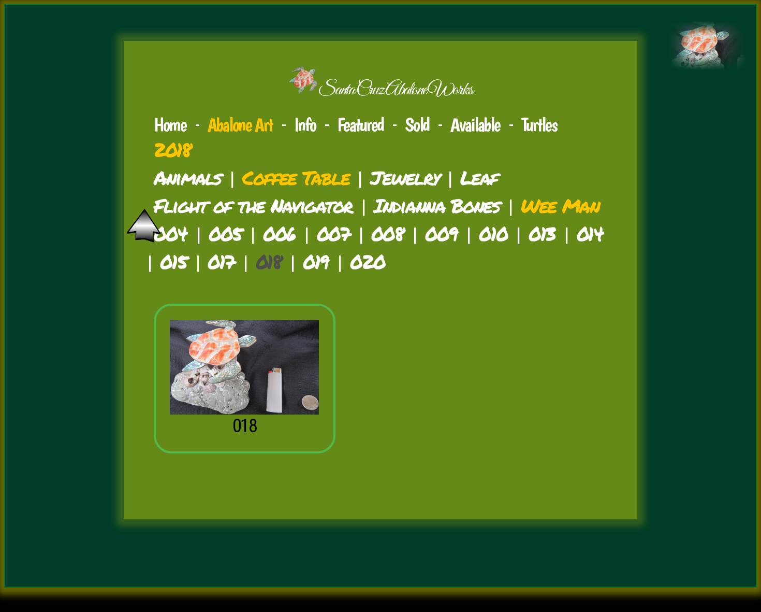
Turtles (539, 124)
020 (367, 261)
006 (279, 233)
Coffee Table (295, 177)
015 (173, 261)
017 (221, 261)
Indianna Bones (437, 205)
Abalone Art (240, 124)
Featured (360, 124)
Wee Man (560, 205)
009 (441, 233)
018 (244, 426)
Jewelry (404, 177)
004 (170, 233)
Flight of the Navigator (253, 205)
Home (170, 124)
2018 (172, 149)
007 (333, 233)
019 (316, 261)
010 (493, 233)
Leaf (478, 177)
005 (225, 233)
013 (542, 233)
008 (387, 233)
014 (590, 233)
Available (475, 124)
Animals (187, 177)
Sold (417, 124)
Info (305, 124)
